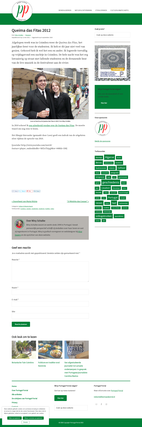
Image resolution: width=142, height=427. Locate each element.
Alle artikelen (17, 394)
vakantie (125, 208)
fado (108, 177)
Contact (15, 406)
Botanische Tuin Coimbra (23, 362)
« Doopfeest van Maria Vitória (24, 201)
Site (13, 311)
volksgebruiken (104, 216)
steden (28, 209)
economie (105, 173)
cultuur (121, 167)
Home (14, 386)
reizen (99, 203)
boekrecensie (101, 168)
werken (98, 220)
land (97, 188)
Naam (15, 287)
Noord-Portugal (123, 192)
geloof (97, 183)
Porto (103, 198)
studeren (41, 209)
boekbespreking (109, 163)
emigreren (100, 177)
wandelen (119, 216)
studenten (35, 209)
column (112, 168)
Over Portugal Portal (20, 390)
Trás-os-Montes (116, 208)
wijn (104, 220)
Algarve (109, 157)
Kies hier (104, 103)
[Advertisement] (50, 168)
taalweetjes (123, 203)
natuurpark (113, 192)
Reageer (28, 35)
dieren (97, 173)
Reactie (16, 259)
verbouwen (98, 211)
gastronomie (123, 177)
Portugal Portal (117, 390)
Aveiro (119, 158)
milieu (124, 188)
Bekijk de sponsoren (102, 141)
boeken (119, 162)
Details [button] (25, 422)
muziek (98, 192)
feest (114, 177)
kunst (124, 183)
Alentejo (99, 157)
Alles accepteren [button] (14, 418)
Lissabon (105, 187)
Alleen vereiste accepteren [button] (33, 418)
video (52, 209)
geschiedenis (110, 182)
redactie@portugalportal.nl (104, 396)
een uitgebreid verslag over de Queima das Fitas (51, 125)
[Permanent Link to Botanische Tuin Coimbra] (24, 342)
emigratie (115, 172)
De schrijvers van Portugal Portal (24, 398)
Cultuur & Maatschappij (26, 206)
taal (114, 203)
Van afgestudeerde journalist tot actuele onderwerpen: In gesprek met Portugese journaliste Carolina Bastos (75, 369)
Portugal (113, 197)
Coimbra (23, 209)
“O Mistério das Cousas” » (78, 201)
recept (123, 198)
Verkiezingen (107, 211)
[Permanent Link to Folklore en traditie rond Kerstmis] (50, 342)
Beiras (99, 162)
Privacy (14, 402)
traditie (47, 209)
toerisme (98, 208)
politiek (97, 198)
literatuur (116, 188)
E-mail (15, 299)
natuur (106, 192)
